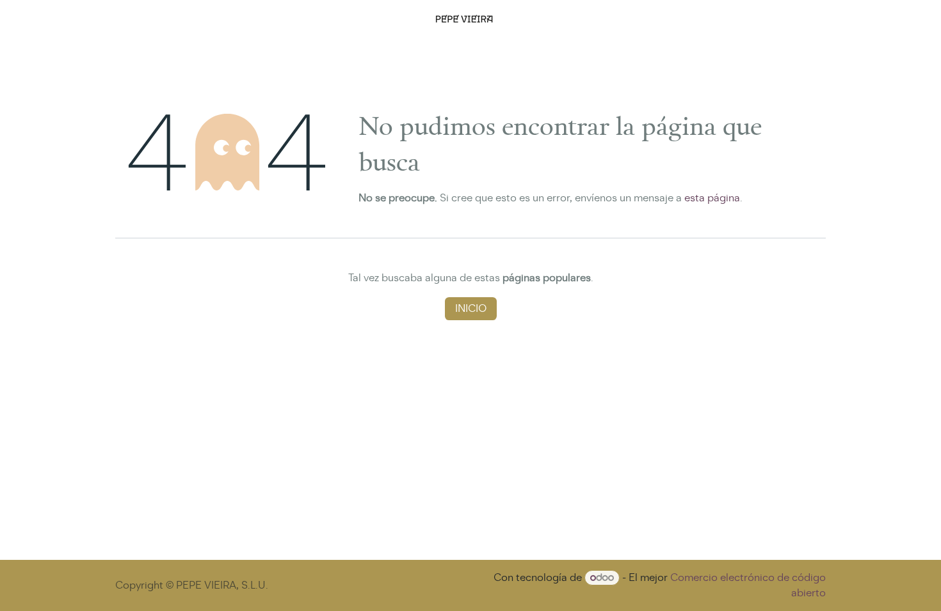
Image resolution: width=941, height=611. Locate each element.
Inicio (471, 308)
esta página (712, 198)
